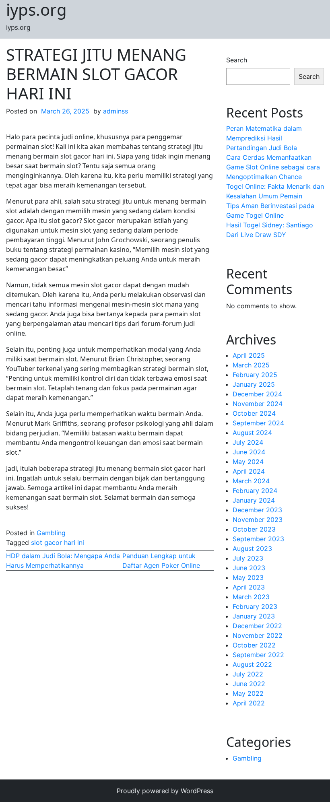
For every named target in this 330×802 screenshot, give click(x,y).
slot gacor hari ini (57, 542)
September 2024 (258, 423)
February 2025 (255, 375)
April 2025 (249, 355)
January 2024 (254, 500)
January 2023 (254, 616)
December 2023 (257, 510)
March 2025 (251, 365)
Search (236, 60)
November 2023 (258, 519)
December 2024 (257, 394)
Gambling (51, 533)
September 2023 (258, 539)
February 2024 (255, 491)
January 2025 (254, 384)
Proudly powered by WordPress (165, 791)
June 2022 (249, 684)
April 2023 (249, 587)
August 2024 (252, 433)
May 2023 (248, 577)
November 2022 (258, 635)
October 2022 (254, 645)
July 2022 (248, 674)
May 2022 (248, 693)
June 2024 (249, 452)
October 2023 (254, 529)
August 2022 (252, 664)
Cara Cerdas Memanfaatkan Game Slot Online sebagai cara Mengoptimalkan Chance (273, 167)
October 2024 (254, 413)
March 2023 (251, 597)
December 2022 (257, 626)
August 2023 (252, 548)
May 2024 (248, 462)
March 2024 (251, 481)
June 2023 (249, 568)
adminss (115, 111)
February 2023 (255, 606)
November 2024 (258, 404)
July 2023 (248, 558)
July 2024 (248, 442)
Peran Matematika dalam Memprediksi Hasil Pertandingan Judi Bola (264, 138)
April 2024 (249, 471)
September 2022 (258, 655)
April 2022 (249, 703)
